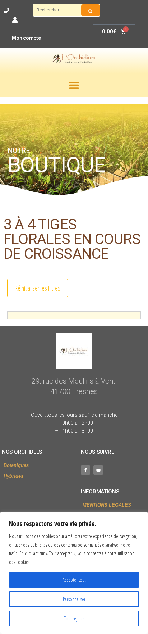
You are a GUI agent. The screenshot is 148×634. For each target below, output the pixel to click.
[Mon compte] (15, 20)
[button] (74, 85)
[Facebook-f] (85, 470)
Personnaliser (74, 599)
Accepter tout (74, 579)
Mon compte (26, 38)
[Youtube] (98, 470)
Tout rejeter (74, 618)
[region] (74, 573)
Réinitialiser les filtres (37, 288)
